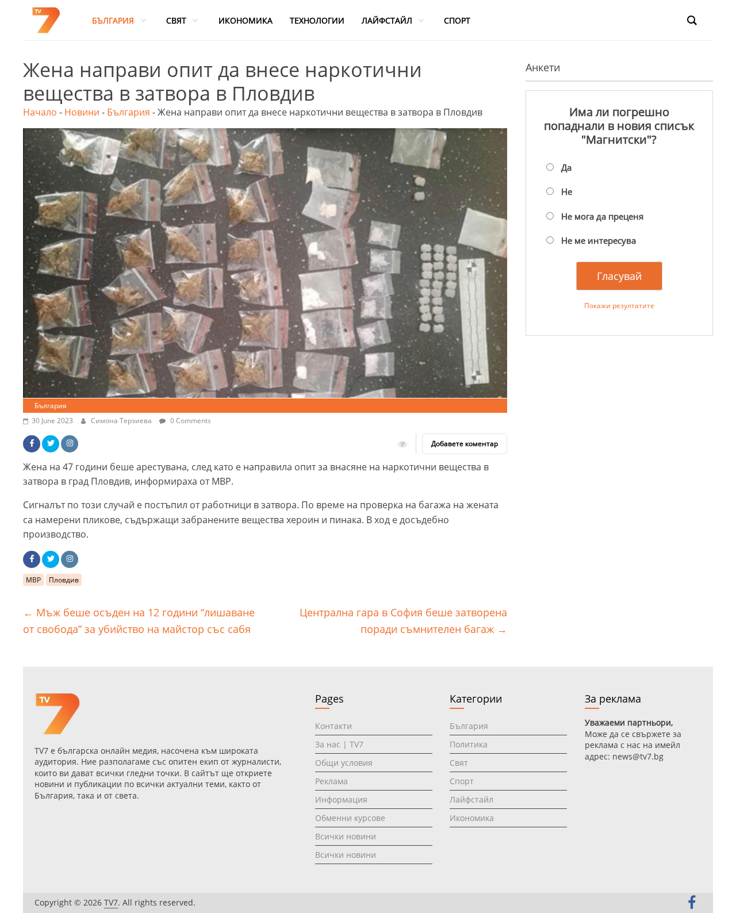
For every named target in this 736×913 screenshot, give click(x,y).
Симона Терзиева (122, 420)
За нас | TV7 (339, 744)
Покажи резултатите (619, 305)
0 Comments (189, 420)
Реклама (331, 781)
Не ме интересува (598, 240)
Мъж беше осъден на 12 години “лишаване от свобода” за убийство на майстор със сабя (139, 620)
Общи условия (344, 762)
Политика (469, 744)
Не (566, 191)
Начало (40, 112)
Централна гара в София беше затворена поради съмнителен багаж (403, 620)
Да (566, 167)
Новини (81, 112)
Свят (459, 762)
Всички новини (345, 836)
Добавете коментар (464, 443)
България (128, 112)
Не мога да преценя (602, 216)
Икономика (472, 817)
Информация (341, 799)
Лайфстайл (471, 799)
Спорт (462, 781)
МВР (33, 580)
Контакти (333, 725)
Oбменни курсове (350, 817)
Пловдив (64, 580)
